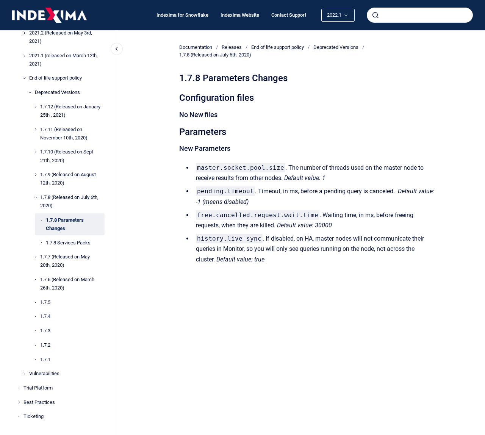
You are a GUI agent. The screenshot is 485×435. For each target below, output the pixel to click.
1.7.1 (45, 359)
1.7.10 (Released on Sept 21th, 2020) (66, 156)
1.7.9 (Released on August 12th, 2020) (68, 179)
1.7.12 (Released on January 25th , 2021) (70, 111)
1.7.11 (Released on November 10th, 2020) (64, 134)
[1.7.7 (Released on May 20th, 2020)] (36, 257)
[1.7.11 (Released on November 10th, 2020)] (36, 129)
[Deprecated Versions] (30, 92)
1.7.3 (45, 330)
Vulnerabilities (44, 373)
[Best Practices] (19, 402)
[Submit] (375, 15)
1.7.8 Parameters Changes (65, 224)
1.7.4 (45, 316)
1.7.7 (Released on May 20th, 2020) (65, 261)
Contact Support (288, 15)
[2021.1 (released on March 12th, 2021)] (24, 56)
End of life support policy (55, 78)
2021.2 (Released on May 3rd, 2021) (60, 37)
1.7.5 (45, 302)
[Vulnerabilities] (24, 374)
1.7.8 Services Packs (68, 243)
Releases (232, 47)
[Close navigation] (117, 49)
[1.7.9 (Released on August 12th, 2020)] (36, 175)
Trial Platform (38, 388)
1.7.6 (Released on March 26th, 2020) (67, 284)
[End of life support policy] (24, 78)
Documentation (195, 47)
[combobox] (419, 15)
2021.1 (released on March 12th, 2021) (63, 60)
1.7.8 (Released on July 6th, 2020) (69, 201)
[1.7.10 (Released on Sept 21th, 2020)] (36, 152)
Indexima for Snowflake (182, 15)
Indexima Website (240, 15)
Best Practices (39, 402)
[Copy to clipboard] (175, 97)
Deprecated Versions (57, 92)
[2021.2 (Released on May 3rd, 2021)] (24, 33)
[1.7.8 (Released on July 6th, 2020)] (36, 197)
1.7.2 (45, 345)
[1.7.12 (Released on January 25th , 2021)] (36, 107)
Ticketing (33, 416)
